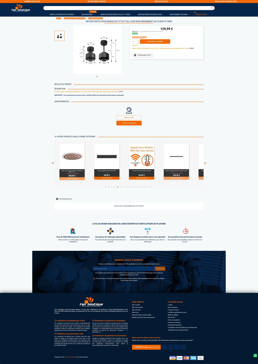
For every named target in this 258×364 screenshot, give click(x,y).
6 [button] (120, 186)
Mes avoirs (135, 312)
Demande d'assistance (175, 325)
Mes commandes (137, 307)
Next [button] (205, 163)
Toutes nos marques (174, 322)
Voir (77, 166)
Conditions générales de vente (177, 312)
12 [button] (139, 186)
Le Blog (170, 305)
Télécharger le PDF (142, 55)
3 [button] (111, 186)
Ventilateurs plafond (70, 357)
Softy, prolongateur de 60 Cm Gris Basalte (107, 170)
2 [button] (108, 186)
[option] (62, 36)
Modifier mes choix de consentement (143, 317)
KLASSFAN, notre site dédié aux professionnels (182, 327)
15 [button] (148, 186)
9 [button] (130, 186)
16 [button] (151, 186)
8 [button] (126, 186)
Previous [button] (53, 163)
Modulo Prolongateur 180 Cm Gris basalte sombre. (176, 170)
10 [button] (133, 186)
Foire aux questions (174, 320)
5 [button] (117, 186)
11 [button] (136, 186)
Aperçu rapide (69, 166)
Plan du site (171, 317)
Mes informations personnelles (141, 315)
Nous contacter (172, 307)
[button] (62, 14)
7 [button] (123, 186)
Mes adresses (136, 310)
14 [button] (145, 186)
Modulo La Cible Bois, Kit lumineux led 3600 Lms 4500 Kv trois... (72, 171)
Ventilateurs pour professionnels (178, 330)
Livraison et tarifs (173, 310)
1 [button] (97, 76)
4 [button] (114, 186)
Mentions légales (173, 315)
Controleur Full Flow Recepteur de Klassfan (141, 170)
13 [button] (142, 186)
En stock (135, 33)
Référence (135, 31)
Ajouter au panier (155, 41)
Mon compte (136, 305)
